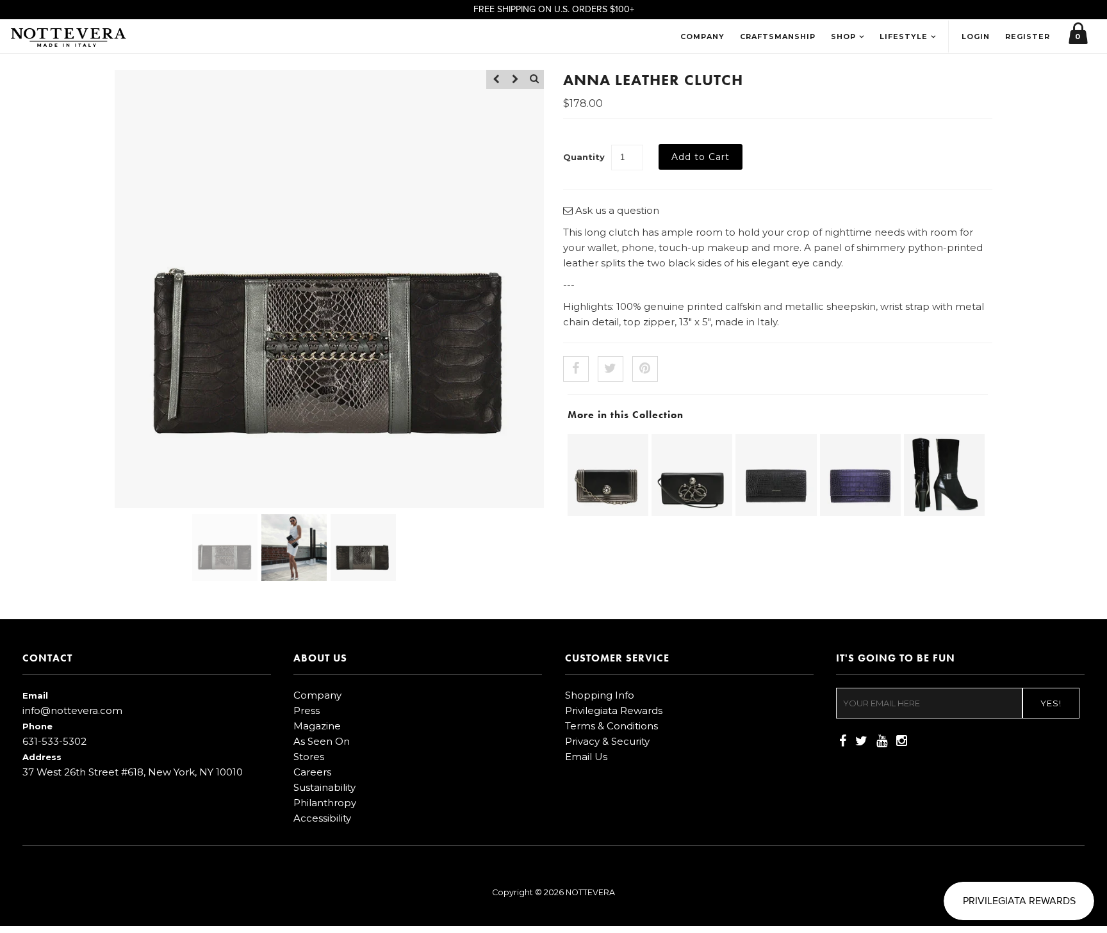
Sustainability (324, 787)
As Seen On (321, 741)
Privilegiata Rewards (613, 710)
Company (317, 695)
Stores (308, 756)
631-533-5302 (54, 741)
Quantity (584, 157)
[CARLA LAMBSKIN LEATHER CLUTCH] (692, 513)
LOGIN (976, 36)
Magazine (317, 726)
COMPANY (702, 36)
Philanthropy (324, 803)
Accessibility (322, 818)
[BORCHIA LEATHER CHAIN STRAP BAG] (608, 513)
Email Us (586, 756)
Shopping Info (599, 695)
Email (35, 695)
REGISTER (1027, 36)
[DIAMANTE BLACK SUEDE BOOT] (944, 513)
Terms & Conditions (611, 726)
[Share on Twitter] (610, 369)
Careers (312, 772)
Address (42, 757)
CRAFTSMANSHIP (778, 36)
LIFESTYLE (904, 36)
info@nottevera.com (72, 710)
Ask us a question (616, 210)
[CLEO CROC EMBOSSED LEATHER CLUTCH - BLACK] (775, 513)
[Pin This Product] (645, 369)
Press (306, 710)
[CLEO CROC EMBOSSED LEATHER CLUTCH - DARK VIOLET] (860, 513)
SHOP (843, 36)
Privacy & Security (607, 741)
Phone (37, 726)
